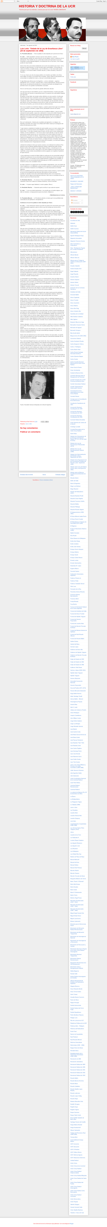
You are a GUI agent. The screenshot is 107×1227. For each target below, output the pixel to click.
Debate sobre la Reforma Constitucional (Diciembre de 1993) (78, 474)
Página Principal (74, 1002)
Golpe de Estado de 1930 (77, 659)
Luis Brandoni (74, 848)
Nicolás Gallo (73, 973)
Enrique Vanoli (74, 554)
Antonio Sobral (74, 282)
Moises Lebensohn (75, 921)
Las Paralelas (74, 810)
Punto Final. (73, 1031)
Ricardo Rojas (74, 1098)
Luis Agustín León (75, 845)
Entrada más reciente (26, 474)
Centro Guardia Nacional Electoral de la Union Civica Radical (77, 363)
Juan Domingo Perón (76, 751)
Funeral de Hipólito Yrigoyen (77, 616)
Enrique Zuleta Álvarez (76, 557)
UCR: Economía (74, 1144)
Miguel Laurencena (75, 918)
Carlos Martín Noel (75, 349)
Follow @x (73, 77)
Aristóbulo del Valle (75, 292)
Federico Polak (74, 581)
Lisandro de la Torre (75, 835)
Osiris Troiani (73, 994)
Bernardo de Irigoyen (76, 327)
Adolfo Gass (73, 226)
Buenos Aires (76, 69)
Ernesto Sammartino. (76, 563)
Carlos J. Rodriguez (75, 346)
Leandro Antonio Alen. (76, 815)
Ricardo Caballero (75, 1086)
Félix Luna (73, 586)
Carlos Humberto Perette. (77, 341)
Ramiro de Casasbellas (76, 1034)
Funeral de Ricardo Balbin (77, 638)
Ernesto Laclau (74, 560)
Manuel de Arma (74, 862)
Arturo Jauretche (74, 303)
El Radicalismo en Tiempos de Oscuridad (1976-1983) (78, 522)
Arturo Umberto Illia (75, 311)
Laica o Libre (28, 423)
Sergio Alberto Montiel (76, 1124)
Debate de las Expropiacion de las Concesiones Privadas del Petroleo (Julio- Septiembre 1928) (78, 462)
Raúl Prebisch (74, 1037)
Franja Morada (74, 601)
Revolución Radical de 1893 (77, 1064)
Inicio (44, 474)
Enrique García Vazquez (76, 549)
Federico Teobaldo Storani (77, 583)
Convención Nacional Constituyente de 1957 (76, 412)
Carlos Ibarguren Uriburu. (77, 344)
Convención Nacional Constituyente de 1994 (76, 416)
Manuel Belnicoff (74, 859)
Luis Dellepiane (74, 851)
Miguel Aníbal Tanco (75, 915)
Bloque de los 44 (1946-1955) (78, 335)
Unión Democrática (75, 1199)
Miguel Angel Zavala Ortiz (77, 913)
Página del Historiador (76, 184)
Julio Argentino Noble (76, 773)
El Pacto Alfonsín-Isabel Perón (78, 516)
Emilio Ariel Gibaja (75, 541)
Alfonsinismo (73, 252)
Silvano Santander (75, 1130)
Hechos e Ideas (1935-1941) (78, 670)
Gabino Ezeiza (74, 641)
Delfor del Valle (74, 480)
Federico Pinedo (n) (75, 578)
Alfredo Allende (74, 255)
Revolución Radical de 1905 (77, 1067)
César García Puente (76, 367)
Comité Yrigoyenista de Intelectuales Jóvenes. (76, 387)
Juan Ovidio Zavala (75, 759)
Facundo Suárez (74, 571)
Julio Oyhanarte (74, 775)
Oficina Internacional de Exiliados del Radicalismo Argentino (77, 982)
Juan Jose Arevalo (75, 753)
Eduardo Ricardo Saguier (77, 509)
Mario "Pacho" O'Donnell (76, 881)
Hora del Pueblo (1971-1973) (78, 688)
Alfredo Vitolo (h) (74, 257)
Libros (72, 832)
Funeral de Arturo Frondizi (77, 613)
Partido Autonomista (75, 1005)
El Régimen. (73, 526)
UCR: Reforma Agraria (76, 1155)
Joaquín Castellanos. (76, 715)
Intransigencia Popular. (76, 701)
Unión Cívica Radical (75, 1168)
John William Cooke (75, 718)
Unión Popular (74, 1201)
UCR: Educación (74, 1146)
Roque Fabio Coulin (75, 1115)
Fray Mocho (73, 604)
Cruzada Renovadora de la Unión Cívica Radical (77, 430)
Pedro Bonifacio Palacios (77, 1015)
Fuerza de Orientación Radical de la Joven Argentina (78, 607)
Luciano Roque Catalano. (77, 840)
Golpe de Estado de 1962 (77, 662)
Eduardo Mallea (74, 504)
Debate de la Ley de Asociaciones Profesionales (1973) (77, 445)
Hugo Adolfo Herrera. (76, 693)
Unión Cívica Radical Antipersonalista (75, 1172)
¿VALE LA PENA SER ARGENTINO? (76, 187)
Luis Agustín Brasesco (76, 843)
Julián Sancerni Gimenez (77, 770)
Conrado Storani (74, 396)
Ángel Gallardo (74, 271)
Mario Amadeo (74, 887)
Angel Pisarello (74, 274)
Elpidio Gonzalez (74, 533)
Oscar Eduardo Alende (76, 989)
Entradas (74, 200)
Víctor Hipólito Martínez (76, 1210)
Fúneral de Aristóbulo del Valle (78, 611)
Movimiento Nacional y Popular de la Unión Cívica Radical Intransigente (78, 950)
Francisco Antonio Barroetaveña (75, 595)
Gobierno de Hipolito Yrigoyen (78, 652)
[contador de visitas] (77, 212)
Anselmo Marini (74, 276)
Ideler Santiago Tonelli (76, 696)
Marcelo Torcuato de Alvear (77, 876)
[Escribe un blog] (43, 422)
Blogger (71, 1223)
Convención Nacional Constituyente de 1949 (76, 408)
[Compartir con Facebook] (46, 422)
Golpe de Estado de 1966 (77, 664)
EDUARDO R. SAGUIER (76, 181)
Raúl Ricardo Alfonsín (76, 1039)
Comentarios (75, 203)
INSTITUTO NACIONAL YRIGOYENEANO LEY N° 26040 (77, 177)
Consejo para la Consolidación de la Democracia (78, 399)
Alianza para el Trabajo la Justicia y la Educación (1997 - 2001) (78, 262)
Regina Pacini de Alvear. (76, 1048)
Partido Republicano (75, 1012)
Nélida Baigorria (74, 971)
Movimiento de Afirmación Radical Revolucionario (77, 928)
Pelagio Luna (73, 1017)
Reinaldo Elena (74, 1050)
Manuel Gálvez (74, 865)
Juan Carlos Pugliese (76, 748)
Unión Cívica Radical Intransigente (75, 1187)
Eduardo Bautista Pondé (76, 495)
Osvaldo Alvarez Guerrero (77, 997)
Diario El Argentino (75, 483)
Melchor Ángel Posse (76, 898)
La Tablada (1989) (75, 804)
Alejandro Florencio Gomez (77, 241)
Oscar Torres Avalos (75, 991)
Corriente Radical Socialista (77, 419)
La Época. (73, 796)
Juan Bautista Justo (75, 745)
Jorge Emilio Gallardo (76, 721)
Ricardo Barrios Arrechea (77, 1080)
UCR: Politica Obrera (75, 1152)
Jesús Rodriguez (74, 712)
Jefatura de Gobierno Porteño (78, 710)
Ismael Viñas (73, 704)
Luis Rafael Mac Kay (75, 854)
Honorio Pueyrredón (75, 685)
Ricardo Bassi (74, 1083)
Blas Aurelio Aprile (75, 333)
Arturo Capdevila (74, 297)
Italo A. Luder (73, 707)
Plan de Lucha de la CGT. (77, 1020)
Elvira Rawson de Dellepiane (78, 538)
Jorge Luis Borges (75, 723)
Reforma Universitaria (76, 1042)
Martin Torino (73, 895)
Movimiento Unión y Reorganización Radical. (76, 967)
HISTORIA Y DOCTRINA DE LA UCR (47, 6)
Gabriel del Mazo (74, 644)
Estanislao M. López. (75, 565)
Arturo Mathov (74, 305)
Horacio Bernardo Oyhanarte (78, 690)
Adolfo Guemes (74, 228)
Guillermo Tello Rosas (76, 667)
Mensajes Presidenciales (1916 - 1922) (77, 901)
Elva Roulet (73, 535)
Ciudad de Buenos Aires (76, 373)
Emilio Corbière (74, 544)
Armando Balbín (74, 294)
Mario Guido (73, 889)
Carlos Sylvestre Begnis (76, 356)
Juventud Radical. (75, 789)
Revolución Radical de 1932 (77, 1072)
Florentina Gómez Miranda (77, 591)
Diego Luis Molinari (75, 486)
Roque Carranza (74, 1112)
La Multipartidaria (75, 799)
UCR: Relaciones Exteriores (77, 1157)
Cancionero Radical (75, 338)
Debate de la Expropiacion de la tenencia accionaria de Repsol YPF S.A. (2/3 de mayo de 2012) (78, 438)
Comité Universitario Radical (77, 384)
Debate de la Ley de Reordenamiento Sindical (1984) (77, 450)
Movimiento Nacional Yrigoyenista (75, 955)
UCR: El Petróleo (74, 1149)
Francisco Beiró (74, 598)
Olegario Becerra (74, 986)
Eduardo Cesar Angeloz (76, 498)
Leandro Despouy (75, 818)
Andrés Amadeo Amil (75, 268)
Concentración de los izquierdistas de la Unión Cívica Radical (76, 392)
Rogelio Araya (74, 1107)
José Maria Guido (75, 737)
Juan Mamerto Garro (76, 756)
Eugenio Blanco (74, 568)
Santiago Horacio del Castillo (78, 1122)
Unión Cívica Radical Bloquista (78, 1175)
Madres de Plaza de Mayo (77, 856)
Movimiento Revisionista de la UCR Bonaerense (78, 963)
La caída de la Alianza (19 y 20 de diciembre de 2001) (78, 793)
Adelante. (72, 223)
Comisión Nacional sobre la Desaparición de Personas (77, 376)
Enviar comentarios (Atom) (46, 480)
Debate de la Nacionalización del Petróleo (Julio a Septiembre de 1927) (78, 456)
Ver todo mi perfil (74, 59)
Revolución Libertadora (76, 1061)
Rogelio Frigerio (74, 1109)
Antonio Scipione (74, 279)
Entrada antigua (60, 474)
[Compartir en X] (45, 422)
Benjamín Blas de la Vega (77, 322)
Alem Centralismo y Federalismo (75, 244)
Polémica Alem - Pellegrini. (77, 1026)
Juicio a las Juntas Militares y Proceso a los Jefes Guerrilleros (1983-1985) (78, 766)
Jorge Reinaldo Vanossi (76, 726)
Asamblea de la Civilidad (76, 313)
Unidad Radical (74, 1160)
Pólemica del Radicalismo (77, 1028)
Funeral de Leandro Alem (77, 623)
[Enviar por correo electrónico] (41, 422)
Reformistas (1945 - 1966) (77, 1045)
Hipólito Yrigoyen (74, 675)
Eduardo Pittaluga (75, 506)
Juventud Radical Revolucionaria (74, 786)
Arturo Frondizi (74, 300)
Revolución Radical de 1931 (77, 1070)
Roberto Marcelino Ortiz (76, 1101)
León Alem (73, 821)
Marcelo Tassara (74, 873)
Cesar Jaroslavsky (75, 370)
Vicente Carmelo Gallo (76, 1207)
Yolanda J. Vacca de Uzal (77, 1212)
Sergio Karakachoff (75, 1127)
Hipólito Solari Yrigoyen (76, 673)
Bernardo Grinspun (75, 330)
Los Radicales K (74, 837)
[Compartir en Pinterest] (48, 422)
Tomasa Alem (73, 1137)
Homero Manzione (75, 678)
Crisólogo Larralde (75, 426)
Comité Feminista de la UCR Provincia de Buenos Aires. (77, 380)
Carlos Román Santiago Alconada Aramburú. (76, 353)
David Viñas (73, 433)
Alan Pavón (75, 56)
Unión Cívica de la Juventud (77, 1166)
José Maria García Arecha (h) (78, 734)
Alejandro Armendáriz (76, 238)
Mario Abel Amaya (75, 884)
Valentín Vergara (74, 1204)
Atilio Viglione (73, 319)
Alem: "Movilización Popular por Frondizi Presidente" (77, 248)
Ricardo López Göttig (76, 1096)
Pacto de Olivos (74, 1000)
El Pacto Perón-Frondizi (76, 519)
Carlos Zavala (74, 359)
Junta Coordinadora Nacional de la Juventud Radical (78, 779)
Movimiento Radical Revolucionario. (75, 959)
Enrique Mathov (74, 552)
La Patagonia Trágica (76, 802)
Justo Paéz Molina (75, 782)
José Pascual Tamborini (76, 740)
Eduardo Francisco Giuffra (77, 501)
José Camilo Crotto (75, 732)
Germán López (74, 646)
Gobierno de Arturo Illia (76, 649)
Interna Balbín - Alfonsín (76, 699)
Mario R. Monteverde (76, 892)
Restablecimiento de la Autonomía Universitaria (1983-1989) (76, 1055)
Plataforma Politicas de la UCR (78, 1023)
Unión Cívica (73, 1163)
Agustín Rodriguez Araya (77, 235)
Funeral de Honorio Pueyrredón (75, 620)
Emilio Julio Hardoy (75, 546)
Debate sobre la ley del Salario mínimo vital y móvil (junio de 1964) (78, 468)
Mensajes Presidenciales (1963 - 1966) (77, 905)
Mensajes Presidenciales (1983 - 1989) (77, 909)
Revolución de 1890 (75, 1059)
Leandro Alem (74, 812)
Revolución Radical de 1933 (77, 1075)
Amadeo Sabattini (75, 266)
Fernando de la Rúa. (75, 589)
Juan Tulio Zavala (75, 762)
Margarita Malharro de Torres (78, 878)
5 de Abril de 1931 (75, 220)
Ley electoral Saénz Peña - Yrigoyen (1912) (77, 828)
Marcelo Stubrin (74, 870)
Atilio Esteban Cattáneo (76, 316)
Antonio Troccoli (74, 285)
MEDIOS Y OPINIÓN (75, 191)
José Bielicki (73, 729)
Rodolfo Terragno (75, 1104)
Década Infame (74, 478)
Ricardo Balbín (74, 1078)
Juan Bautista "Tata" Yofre (77, 742)
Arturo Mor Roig (74, 308)
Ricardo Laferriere (75, 1093)
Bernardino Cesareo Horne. (77, 325)
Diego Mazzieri (74, 489)
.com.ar (78, 68)
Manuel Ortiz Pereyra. (76, 867)
